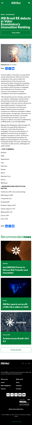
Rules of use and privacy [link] (16, 409)
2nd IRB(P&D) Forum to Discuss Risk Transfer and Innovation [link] (15, 270)
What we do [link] (19, 379)
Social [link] (2, 382)
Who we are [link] (4, 379)
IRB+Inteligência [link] (6, 385)
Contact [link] (18, 388)
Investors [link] (19, 385)
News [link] (3, 14)
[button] (2, 3)
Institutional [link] (10, 14)
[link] (16, 3)
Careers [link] (3, 388)
